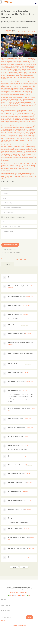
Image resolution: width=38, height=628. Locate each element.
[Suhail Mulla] (4, 529)
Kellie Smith (12, 372)
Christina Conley (14, 333)
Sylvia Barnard (13, 473)
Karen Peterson (14, 418)
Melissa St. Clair (14, 363)
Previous (14, 567)
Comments (8, 264)
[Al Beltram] (4, 391)
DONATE (3, 600)
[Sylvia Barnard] (4, 474)
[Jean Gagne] (4, 446)
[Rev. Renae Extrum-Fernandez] (4, 343)
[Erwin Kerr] (4, 325)
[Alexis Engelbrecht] (4, 382)
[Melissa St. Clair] (4, 364)
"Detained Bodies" (8, 30)
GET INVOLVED (5, 605)
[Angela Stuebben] (4, 501)
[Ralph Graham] (4, 518)
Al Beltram (12, 390)
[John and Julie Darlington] (4, 286)
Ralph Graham (13, 518)
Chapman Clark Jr (14, 464)
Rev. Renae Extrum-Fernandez (18, 342)
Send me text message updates (12, 252)
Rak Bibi (11, 456)
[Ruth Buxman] (4, 557)
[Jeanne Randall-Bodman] (4, 538)
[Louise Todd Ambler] (4, 277)
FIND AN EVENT (6, 610)
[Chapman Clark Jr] (4, 465)
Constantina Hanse (15, 482)
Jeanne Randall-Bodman (17, 537)
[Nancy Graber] (4, 306)
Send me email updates (10, 249)
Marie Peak (12, 314)
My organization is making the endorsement (15, 217)
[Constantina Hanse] (4, 483)
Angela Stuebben (14, 500)
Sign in (3, 620)
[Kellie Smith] (4, 373)
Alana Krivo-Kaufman (15, 548)
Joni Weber (12, 491)
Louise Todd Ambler (15, 277)
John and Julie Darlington (17, 286)
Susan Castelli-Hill (15, 296)
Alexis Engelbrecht (15, 381)
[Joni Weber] (4, 492)
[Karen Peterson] (4, 419)
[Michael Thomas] (4, 509)
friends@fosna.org (23, 592)
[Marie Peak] (4, 314)
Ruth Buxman (13, 557)
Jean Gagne (13, 445)
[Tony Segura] (4, 437)
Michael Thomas (14, 509)
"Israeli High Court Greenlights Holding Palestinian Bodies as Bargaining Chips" (20, 31)
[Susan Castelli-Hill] (4, 297)
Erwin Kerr (12, 324)
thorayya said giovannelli (17, 408)
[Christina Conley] (4, 334)
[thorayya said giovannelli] (4, 408)
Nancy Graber (13, 305)
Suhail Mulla (13, 528)
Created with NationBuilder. (19, 625)
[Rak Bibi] (4, 456)
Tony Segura (13, 436)
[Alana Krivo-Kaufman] (4, 548)
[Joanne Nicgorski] (4, 428)
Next (24, 567)
